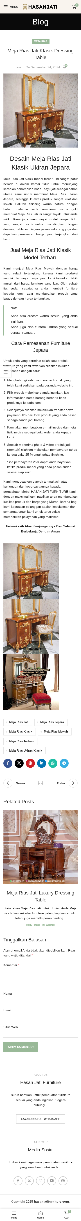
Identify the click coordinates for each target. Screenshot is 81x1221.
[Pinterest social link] (30, 763)
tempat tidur (69, 219)
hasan (19, 67)
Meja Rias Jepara (52, 722)
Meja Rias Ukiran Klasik (25, 750)
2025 (47, 1201)
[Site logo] (43, 6)
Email (7, 1010)
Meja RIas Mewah (56, 731)
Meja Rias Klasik (20, 731)
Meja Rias (40, 41)
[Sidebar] (5, 372)
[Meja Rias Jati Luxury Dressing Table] (40, 847)
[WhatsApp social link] (52, 763)
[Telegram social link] (64, 763)
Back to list (40, 783)
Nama (7, 993)
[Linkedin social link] (41, 763)
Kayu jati (49, 189)
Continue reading (40, 925)
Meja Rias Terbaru (21, 741)
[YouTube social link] (51, 1180)
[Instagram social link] (40, 1180)
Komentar (11, 965)
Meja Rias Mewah (40, 268)
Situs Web (10, 1027)
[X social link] (19, 763)
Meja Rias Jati (28, 214)
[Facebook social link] (7, 763)
